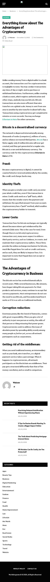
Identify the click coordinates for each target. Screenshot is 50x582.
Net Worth (6, 521)
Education (6, 487)
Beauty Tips (7, 475)
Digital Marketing (9, 483)
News (5, 525)
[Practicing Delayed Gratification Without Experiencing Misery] (9, 413)
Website (6, 552)
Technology (7, 544)
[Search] (46, 4)
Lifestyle (6, 517)
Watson (12, 37)
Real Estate (7, 533)
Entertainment (8, 490)
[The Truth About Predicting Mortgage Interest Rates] (9, 439)
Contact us (32, 569)
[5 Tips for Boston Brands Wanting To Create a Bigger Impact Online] (9, 426)
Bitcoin (40, 139)
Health (5, 506)
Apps (4, 471)
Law (4, 514)
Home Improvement (10, 510)
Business (6, 17)
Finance (6, 498)
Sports (5, 541)
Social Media (7, 537)
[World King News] (25, 4)
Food (4, 502)
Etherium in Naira (9, 119)
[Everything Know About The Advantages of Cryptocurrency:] (25, 60)
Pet (4, 529)
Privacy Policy (19, 569)
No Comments (38, 37)
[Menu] (4, 4)
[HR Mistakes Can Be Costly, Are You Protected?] (9, 452)
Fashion (5, 494)
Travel (5, 548)
